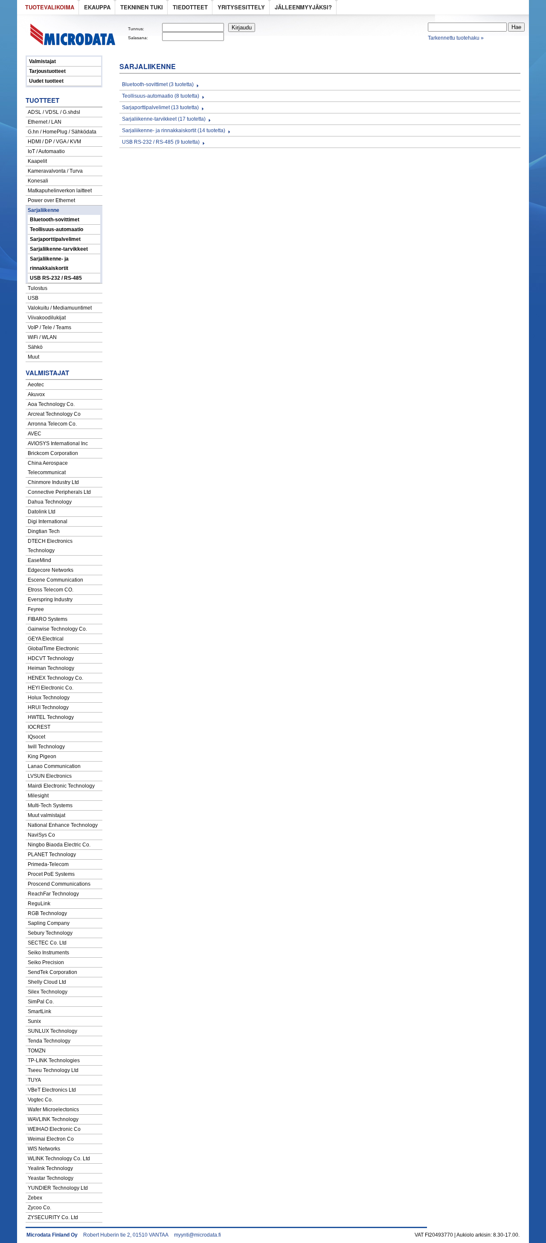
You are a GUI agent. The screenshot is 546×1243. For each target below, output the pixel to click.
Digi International (47, 521)
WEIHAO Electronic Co (54, 1129)
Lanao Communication (54, 766)
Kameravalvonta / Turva (55, 171)
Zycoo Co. (39, 1208)
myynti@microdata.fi (197, 1235)
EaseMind (39, 560)
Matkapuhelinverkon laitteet (60, 191)
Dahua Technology (50, 502)
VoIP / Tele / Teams (49, 327)
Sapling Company (49, 923)
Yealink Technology (50, 1168)
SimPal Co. (41, 1002)
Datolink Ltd (41, 512)
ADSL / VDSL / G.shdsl (54, 112)
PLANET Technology (52, 855)
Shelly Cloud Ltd (47, 982)
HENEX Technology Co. (55, 678)
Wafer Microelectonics (53, 1110)
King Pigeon (42, 756)
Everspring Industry (50, 600)
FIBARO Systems (47, 619)
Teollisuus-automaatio (56, 229)
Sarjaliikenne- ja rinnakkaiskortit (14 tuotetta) (173, 130)
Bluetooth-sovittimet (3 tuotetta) (158, 84)
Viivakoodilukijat (47, 318)
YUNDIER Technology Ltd (58, 1188)
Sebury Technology (50, 933)
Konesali (38, 181)
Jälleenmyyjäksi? (303, 7)
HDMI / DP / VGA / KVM (54, 142)
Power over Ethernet (51, 200)
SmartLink (39, 1011)
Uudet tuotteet (46, 81)
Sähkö (35, 347)
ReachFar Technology (53, 894)
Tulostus (37, 288)
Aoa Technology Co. (51, 404)
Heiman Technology (51, 668)
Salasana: (138, 37)
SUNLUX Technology (52, 1031)
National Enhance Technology (63, 825)
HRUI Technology (48, 707)
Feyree (36, 609)
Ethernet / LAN (44, 122)
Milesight (38, 796)
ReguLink (39, 904)
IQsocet (36, 737)
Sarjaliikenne (43, 210)
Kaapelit (37, 161)
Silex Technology (47, 992)
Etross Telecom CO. (50, 590)
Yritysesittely (241, 7)
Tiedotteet (190, 7)
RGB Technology (47, 913)
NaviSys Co (41, 835)
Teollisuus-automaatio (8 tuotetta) (160, 96)
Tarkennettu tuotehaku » (456, 38)
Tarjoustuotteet (47, 71)
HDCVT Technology (51, 658)
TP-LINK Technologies (54, 1060)
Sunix (34, 1021)
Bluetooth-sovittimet (54, 220)
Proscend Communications (59, 884)
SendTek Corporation (52, 972)
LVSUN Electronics (50, 776)
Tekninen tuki (141, 7)
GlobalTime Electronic (53, 649)
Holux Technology (49, 698)
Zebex (35, 1198)
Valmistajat (42, 61)
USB (33, 298)
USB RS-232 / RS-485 (56, 278)
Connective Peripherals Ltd (59, 492)
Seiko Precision (46, 962)
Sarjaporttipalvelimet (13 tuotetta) (160, 107)
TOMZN (37, 1051)
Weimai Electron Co (51, 1139)
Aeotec (36, 385)
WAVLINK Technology (53, 1119)
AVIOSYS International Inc (58, 443)
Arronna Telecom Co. (52, 424)
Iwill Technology (46, 747)
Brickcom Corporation (53, 453)
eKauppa (97, 7)
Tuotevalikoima (49, 7)
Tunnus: (136, 28)
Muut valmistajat (46, 815)
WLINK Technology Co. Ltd (59, 1159)
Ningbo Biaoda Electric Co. (59, 845)
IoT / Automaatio (46, 151)
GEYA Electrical (46, 639)
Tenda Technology (49, 1041)
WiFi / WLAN (42, 337)
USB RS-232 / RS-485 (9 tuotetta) (161, 142)
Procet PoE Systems (51, 874)
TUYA (34, 1080)
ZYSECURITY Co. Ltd (53, 1217)
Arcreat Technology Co (54, 414)
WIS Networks (44, 1149)
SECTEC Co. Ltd (47, 943)
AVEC (34, 434)
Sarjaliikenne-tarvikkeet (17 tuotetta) (164, 119)
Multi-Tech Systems (50, 805)
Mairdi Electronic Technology (61, 786)
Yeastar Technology (50, 1178)
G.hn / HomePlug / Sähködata (62, 132)
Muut (33, 357)
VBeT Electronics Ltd (52, 1090)
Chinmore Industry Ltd (53, 482)
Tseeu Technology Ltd (53, 1070)
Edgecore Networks (50, 570)
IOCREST (39, 727)
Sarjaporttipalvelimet (55, 239)
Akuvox (36, 394)
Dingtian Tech (44, 531)
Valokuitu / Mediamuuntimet (60, 308)
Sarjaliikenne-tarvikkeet (59, 249)
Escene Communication (55, 580)
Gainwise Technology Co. (57, 629)
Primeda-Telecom (48, 864)
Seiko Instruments (48, 953)
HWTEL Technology (51, 717)
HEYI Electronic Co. (50, 688)
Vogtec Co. (40, 1100)
